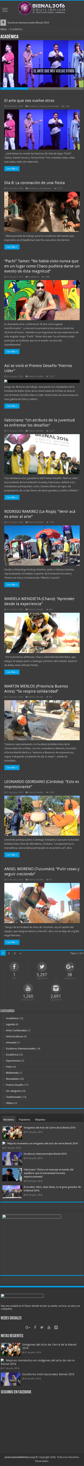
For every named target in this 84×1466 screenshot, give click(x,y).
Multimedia (12, 1072)
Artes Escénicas (14, 1036)
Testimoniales (13, 1096)
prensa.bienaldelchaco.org (20, 1457)
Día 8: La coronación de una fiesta (34, 182)
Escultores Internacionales (20, 1048)
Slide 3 (70, 88)
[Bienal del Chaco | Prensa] (42, 7)
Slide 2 (42, 88)
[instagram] (56, 1327)
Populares (24, 1119)
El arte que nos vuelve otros (29, 100)
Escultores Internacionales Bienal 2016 (28, 22)
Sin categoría (13, 1090)
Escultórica (12, 1054)
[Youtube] (49, 1327)
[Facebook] (35, 1327)
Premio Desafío (36, 376)
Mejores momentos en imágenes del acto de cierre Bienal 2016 (42, 1143)
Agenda (10, 1024)
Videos (10, 1103)
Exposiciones (13, 1060)
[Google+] (28, 1327)
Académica (33, 106)
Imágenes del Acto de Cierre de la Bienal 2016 (49, 1127)
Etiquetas (40, 1119)
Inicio (3, 29)
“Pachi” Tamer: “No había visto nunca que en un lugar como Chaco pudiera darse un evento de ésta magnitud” (42, 266)
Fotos (9, 1066)
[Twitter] (42, 1327)
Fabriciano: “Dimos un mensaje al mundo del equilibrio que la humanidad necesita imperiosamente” (48, 1173)
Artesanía (11, 1042)
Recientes (9, 1119)
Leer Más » (12, 168)
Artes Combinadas (49, 106)
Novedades (46, 188)
